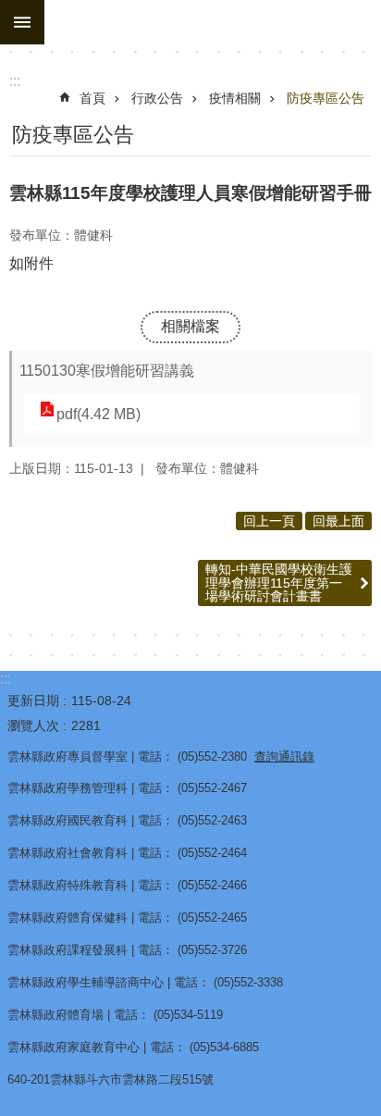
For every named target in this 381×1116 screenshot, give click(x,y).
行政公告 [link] (157, 98)
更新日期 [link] (33, 700)
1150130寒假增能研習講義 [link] (106, 370)
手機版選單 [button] (22, 22)
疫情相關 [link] (235, 98)
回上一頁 (269, 521)
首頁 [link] (92, 98)
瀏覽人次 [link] (33, 725)
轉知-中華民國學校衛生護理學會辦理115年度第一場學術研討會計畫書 (278, 582)
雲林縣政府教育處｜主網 (212, 22)
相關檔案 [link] (190, 326)
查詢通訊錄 (284, 756)
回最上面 (338, 521)
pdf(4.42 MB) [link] (98, 414)
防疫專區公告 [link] (325, 98)
